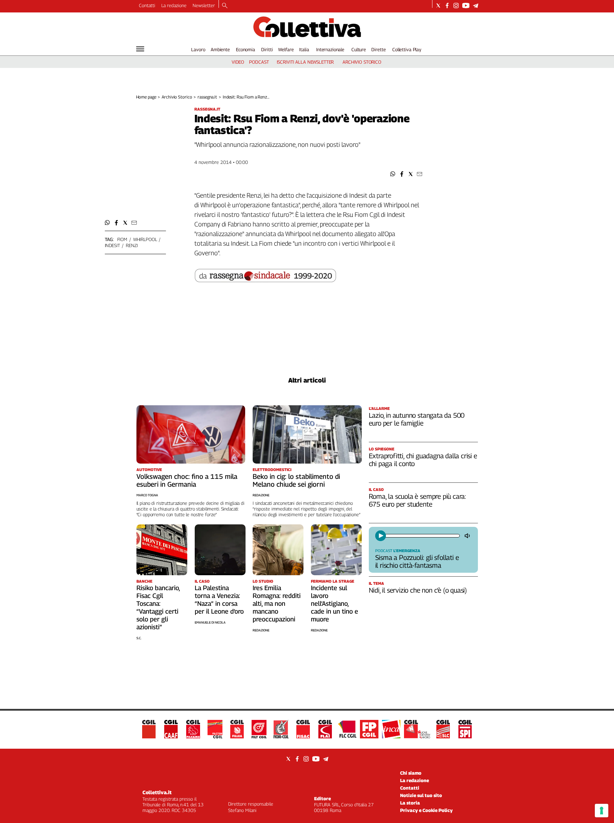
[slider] (422, 536)
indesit (112, 245)
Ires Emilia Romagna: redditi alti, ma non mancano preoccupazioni (277, 603)
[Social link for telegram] (475, 5)
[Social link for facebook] (447, 5)
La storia (410, 803)
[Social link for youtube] (465, 5)
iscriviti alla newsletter (305, 62)
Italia (304, 49)
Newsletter (204, 5)
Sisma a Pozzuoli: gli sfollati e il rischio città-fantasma (417, 561)
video (238, 62)
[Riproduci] (380, 535)
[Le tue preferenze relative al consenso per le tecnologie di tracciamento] (601, 810)
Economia (245, 49)
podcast (259, 62)
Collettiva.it (157, 792)
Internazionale (330, 49)
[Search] (224, 6)
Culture (358, 49)
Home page (146, 97)
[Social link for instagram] (456, 5)
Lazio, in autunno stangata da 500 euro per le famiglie (417, 419)
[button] (392, 174)
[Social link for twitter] (438, 5)
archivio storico (362, 62)
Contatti (147, 5)
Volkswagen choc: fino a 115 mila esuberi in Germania (186, 480)
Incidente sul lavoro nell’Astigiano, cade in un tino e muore (334, 603)
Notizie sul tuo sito (421, 795)
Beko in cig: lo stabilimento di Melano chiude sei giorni (296, 480)
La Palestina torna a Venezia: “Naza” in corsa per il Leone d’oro (219, 599)
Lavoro (198, 49)
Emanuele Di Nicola (210, 622)
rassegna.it (207, 97)
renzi (132, 245)
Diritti (267, 49)
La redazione (174, 5)
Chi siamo (410, 773)
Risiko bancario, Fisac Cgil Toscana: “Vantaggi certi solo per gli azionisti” (158, 607)
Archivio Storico (177, 97)
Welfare (285, 49)
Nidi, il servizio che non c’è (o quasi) (418, 590)
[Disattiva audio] (468, 535)
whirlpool (145, 239)
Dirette (378, 49)
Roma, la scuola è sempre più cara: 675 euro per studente (418, 500)
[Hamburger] (140, 49)
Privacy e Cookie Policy (426, 810)
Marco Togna (147, 495)
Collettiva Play (406, 49)
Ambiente (220, 49)
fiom (122, 239)
